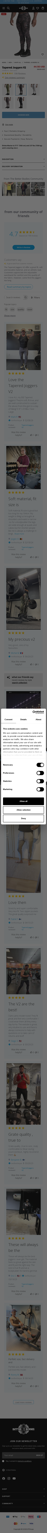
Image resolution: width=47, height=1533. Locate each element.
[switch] (40, 773)
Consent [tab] (8, 719)
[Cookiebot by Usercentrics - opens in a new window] (33, 712)
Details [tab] (23, 719)
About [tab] (38, 719)
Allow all (23, 801)
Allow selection (24, 810)
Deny (23, 818)
